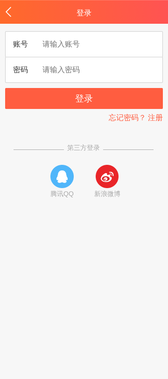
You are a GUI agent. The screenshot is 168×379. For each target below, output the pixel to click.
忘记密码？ (127, 118)
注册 (155, 118)
